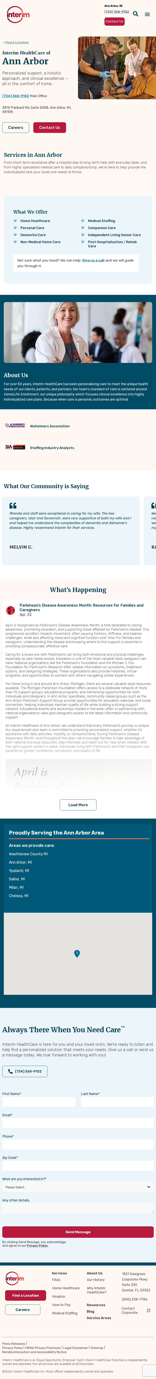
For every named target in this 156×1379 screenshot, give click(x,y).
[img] (18, 15)
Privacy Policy (12, 1348)
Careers (15, 127)
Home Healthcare (66, 1288)
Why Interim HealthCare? (97, 1290)
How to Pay (61, 1305)
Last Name (89, 1094)
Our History (96, 1280)
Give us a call (93, 260)
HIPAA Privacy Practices (43, 1348)
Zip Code (9, 1158)
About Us (95, 1273)
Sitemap (97, 1348)
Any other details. (16, 1200)
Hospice (58, 1296)
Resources (96, 1305)
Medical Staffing (64, 1313)
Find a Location (25, 1295)
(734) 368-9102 (15, 96)
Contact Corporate (130, 1310)
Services (59, 1273)
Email (6, 1115)
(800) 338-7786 (134, 1299)
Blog (90, 1311)
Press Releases (13, 1344)
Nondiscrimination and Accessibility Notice (34, 1352)
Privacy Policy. (37, 1245)
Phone (7, 1136)
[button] (77, 953)
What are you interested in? (23, 1179)
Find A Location (17, 42)
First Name (11, 1094)
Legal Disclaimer (75, 1348)
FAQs (56, 1280)
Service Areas (99, 1318)
